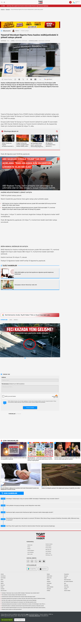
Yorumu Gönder (30, 407)
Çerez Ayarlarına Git (19, 619)
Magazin (48, 581)
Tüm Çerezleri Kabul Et (7, 619)
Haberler (3, 9)
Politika (48, 590)
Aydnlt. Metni (48, 553)
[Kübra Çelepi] (13, 31)
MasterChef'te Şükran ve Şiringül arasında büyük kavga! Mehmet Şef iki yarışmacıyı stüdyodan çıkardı (23, 605)
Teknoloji (66, 585)
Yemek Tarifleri (67, 590)
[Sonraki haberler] (57, 131)
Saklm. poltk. (30, 554)
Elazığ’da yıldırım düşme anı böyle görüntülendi (12, 609)
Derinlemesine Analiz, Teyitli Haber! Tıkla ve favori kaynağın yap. (27, 315)
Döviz (2, 579)
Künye (28, 546)
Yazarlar (65, 588)
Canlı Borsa (3, 576)
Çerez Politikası (30, 552)
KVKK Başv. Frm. (49, 555)
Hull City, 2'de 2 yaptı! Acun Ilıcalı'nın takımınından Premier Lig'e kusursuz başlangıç (30, 526)
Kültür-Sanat (49, 576)
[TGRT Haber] (40, 2)
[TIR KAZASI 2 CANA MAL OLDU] (30, 340)
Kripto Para (49, 577)
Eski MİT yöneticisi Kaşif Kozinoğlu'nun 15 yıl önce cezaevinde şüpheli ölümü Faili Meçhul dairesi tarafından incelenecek (24, 607)
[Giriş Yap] (70, 2)
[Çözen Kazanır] (30, 25)
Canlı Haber (3, 577)
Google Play (33, 568)
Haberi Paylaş (8, 79)
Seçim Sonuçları (67, 579)
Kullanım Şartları (49, 544)
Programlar (66, 574)
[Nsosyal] (31, 79)
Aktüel (2, 574)
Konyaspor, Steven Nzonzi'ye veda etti (26, 284)
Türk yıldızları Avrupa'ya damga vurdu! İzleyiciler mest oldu (23, 505)
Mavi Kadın (49, 583)
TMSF (26, 114)
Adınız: (4, 377)
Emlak (2, 586)
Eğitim (2, 583)
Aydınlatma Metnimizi (34, 615)
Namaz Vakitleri (50, 586)
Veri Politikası (48, 551)
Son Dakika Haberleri (68, 581)
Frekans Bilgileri (30, 550)
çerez (27, 614)
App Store (44, 568)
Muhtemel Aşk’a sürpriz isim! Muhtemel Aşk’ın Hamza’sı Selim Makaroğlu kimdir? (29, 512)
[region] (40, 617)
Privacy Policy (48, 547)
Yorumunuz (13, 384)
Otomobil (49, 588)
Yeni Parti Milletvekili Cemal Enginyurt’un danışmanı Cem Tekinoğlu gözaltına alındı (27, 5)
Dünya (2, 581)
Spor (65, 583)
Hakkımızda (29, 545)
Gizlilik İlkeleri (48, 545)
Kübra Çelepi (25, 30)
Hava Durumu (3, 590)
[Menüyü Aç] (4, 2)
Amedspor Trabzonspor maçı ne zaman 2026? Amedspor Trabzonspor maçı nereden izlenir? (32, 498)
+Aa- (40, 79)
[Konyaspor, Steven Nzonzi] (7, 285)
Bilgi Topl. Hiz (48, 549)
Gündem (2, 588)
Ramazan (66, 576)
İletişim (28, 548)
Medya (48, 585)
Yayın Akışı (66, 586)
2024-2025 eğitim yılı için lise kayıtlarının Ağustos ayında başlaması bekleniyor (34, 273)
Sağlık (65, 577)
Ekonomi (8, 9)
